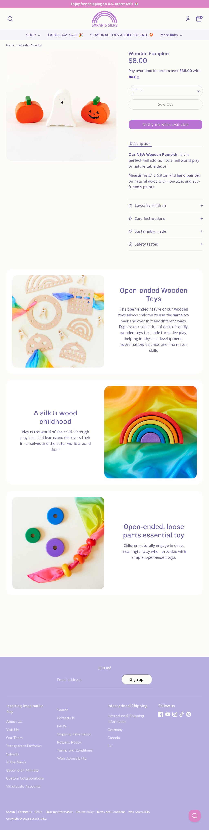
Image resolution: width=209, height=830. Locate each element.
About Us (14, 721)
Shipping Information (74, 734)
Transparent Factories (24, 746)
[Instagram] (174, 714)
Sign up (136, 679)
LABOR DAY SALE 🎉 (65, 35)
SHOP (31, 35)
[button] (166, 124)
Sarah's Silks (38, 818)
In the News (16, 762)
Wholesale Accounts (23, 786)
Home (10, 45)
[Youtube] (167, 714)
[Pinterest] (188, 714)
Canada (114, 737)
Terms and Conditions (75, 750)
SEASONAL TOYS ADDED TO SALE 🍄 (121, 35)
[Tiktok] (181, 714)
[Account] (188, 19)
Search (62, 710)
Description (140, 143)
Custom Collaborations (25, 778)
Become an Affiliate (22, 770)
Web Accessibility (71, 758)
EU (110, 746)
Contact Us (66, 718)
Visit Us (12, 729)
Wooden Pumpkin (30, 45)
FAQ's (62, 726)
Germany (115, 729)
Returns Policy (69, 742)
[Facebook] (160, 714)
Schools (12, 754)
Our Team (14, 737)
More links (170, 35)
